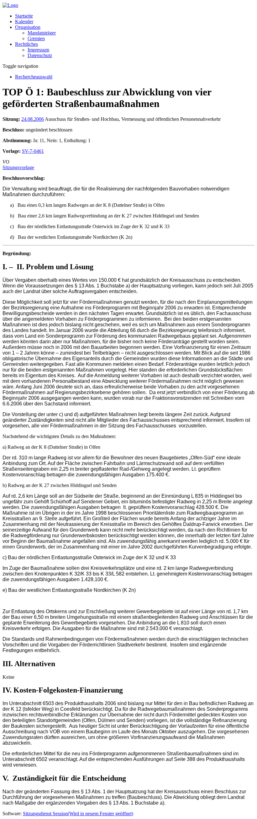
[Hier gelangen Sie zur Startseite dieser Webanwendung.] (10, 5)
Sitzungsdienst (78, 813)
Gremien (36, 38)
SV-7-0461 (33, 151)
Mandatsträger (42, 32)
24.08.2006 (32, 119)
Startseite (24, 16)
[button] (27, 27)
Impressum (38, 49)
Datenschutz (40, 55)
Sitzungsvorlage (18, 167)
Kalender (24, 21)
